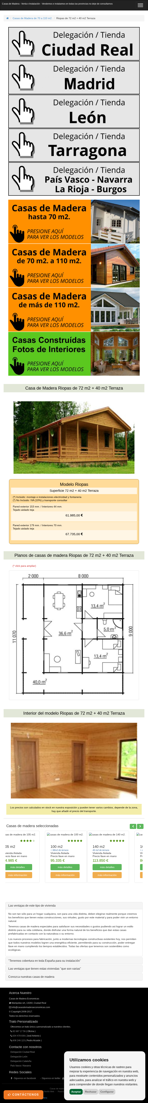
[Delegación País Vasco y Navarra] (74, 179)
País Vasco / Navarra (20, 1046)
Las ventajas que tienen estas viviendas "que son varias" (44, 949)
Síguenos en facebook (25, 1059)
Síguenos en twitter (51, 1059)
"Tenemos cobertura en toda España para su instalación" (44, 941)
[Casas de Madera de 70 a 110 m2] (74, 266)
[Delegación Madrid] (74, 78)
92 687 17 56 (19, 1012)
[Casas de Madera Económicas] (7, 18)
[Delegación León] (74, 111)
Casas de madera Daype (61, 1069)
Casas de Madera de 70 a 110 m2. (32, 18)
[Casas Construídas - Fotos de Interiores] (74, 354)
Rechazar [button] (90, 1091)
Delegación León (18, 1037)
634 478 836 (19, 1016)
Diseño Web (48, 1072)
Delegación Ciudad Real (22, 1033)
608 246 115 (19, 1021)
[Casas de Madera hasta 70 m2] (74, 221)
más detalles (25, 867)
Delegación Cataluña (20, 1042)
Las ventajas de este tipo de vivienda (32, 886)
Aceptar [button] (76, 1091)
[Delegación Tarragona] (74, 145)
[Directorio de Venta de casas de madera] (28, 1079)
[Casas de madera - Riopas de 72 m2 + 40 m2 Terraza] (74, 635)
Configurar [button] (107, 1091)
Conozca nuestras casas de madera (31, 957)
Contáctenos (25, 1094)
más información (25, 875)
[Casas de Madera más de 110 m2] (74, 310)
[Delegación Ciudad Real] (74, 44)
